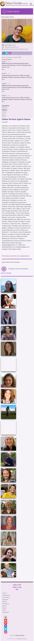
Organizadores (6, 595)
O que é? (4, 593)
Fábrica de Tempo (22, 638)
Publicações (5, 612)
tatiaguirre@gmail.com (10, 45)
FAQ (17, 589)
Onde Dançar (5, 603)
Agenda (4, 601)
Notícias (4, 606)
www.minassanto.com (10, 47)
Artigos (4, 608)
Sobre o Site (17, 585)
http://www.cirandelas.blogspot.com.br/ (15, 49)
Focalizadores (6, 597)
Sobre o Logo (17, 587)
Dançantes (5, 599)
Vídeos (4, 610)
